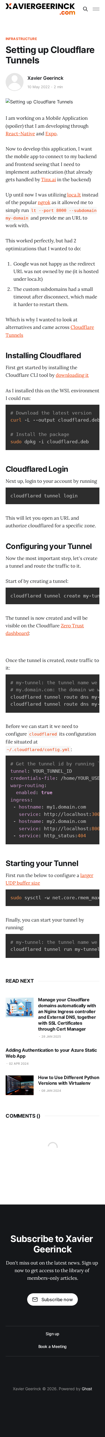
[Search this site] (85, 9)
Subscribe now (57, 1299)
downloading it (72, 375)
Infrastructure (21, 39)
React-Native (20, 133)
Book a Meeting (52, 1346)
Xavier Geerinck (45, 78)
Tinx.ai (48, 179)
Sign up (52, 1333)
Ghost (87, 1388)
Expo (51, 133)
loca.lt (74, 195)
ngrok (44, 202)
